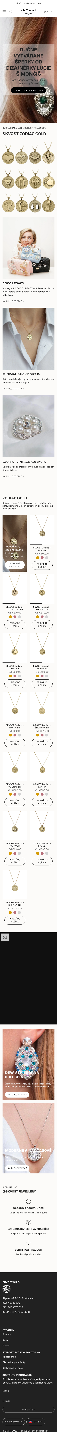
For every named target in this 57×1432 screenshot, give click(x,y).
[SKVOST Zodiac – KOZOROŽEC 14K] (15, 589)
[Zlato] (37, 557)
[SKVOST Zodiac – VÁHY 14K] (15, 825)
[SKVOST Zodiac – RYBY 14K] (15, 648)
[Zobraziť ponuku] (4, 11)
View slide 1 (25, 120)
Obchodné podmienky (14, 1362)
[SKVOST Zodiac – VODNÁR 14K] (15, 766)
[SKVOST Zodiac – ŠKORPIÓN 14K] (42, 707)
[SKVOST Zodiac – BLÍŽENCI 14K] (15, 884)
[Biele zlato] (46, 557)
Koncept (7, 1334)
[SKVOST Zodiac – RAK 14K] (42, 766)
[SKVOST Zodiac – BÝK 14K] (42, 530)
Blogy (5, 1339)
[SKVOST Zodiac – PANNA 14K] (15, 707)
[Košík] (52, 11)
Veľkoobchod (9, 1356)
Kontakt (6, 1345)
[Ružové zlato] (42, 557)
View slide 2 (28, 120)
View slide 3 (31, 120)
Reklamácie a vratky (13, 1367)
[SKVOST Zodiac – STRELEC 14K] (42, 589)
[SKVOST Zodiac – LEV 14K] (42, 825)
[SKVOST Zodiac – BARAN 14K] (42, 648)
